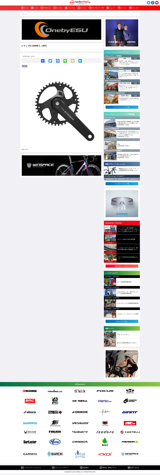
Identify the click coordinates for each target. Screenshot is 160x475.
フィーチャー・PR (98, 8)
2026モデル (109, 179)
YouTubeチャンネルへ (122, 266)
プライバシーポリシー (62, 467)
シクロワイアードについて (32, 467)
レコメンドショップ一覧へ (121, 107)
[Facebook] (58, 61)
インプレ (59, 8)
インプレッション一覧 (122, 184)
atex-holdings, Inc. (78, 472)
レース (36, 8)
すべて (26, 8)
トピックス (71, 8)
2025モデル (121, 179)
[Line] (65, 61)
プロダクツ (47, 8)
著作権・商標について (109, 467)
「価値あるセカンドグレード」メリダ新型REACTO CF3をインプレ (128, 170)
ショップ (112, 8)
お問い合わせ (135, 467)
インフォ (83, 8)
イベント (123, 8)
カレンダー (135, 8)
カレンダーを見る (122, 321)
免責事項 (85, 467)
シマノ (25, 66)
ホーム (25, 14)
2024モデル (134, 179)
